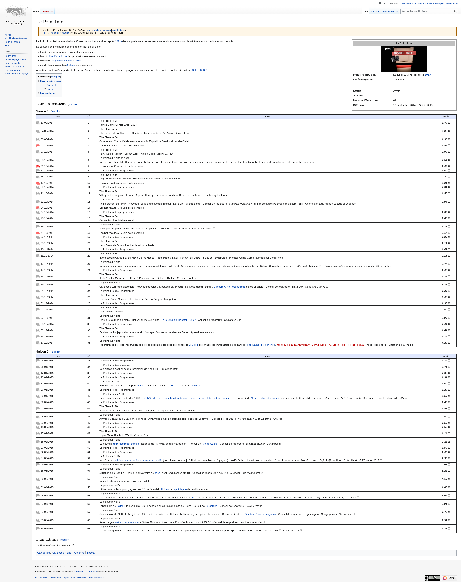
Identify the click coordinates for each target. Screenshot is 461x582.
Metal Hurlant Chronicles (265, 398)
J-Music (70, 64)
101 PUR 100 (199, 70)
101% (428, 74)
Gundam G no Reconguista (229, 286)
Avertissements (96, 577)
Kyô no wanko (210, 443)
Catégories (43, 552)
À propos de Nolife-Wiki (74, 577)
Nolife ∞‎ (165, 489)
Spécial (91, 552)
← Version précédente (59, 33)
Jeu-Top (193, 344)
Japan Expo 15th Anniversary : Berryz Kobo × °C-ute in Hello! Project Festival (320, 344)
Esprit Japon (180, 489)
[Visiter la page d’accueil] (15, 14)
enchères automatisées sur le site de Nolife (137, 460)
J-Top (171, 385)
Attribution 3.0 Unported (85, 571)
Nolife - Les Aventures (127, 522)
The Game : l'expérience (261, 344)
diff (45, 33)
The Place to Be (58, 56)
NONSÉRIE (150, 398)
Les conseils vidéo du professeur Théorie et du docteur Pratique (194, 398)
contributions (118, 30)
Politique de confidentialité (48, 577)
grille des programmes (126, 443)
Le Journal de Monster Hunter (178, 319)
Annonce (79, 552)
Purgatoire (211, 505)
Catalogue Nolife (61, 552)
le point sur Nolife (62, 60)
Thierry (196, 385)
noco (78, 60)
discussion (105, 30)
